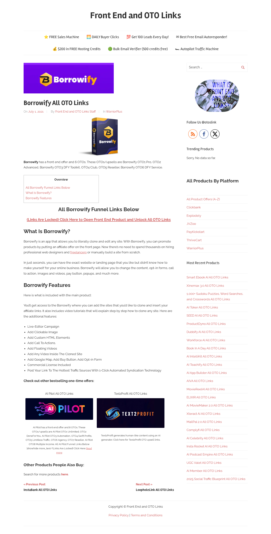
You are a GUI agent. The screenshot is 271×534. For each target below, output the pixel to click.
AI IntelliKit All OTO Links (204, 356)
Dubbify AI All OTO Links (204, 332)
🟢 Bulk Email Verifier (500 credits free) (138, 49)
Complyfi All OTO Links (203, 430)
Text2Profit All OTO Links (130, 393)
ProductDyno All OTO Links (206, 324)
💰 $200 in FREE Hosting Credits (76, 49)
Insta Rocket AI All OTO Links (207, 446)
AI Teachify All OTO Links (204, 365)
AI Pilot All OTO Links (59, 393)
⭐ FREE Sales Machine (61, 37)
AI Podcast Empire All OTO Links (210, 454)
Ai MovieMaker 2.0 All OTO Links (210, 405)
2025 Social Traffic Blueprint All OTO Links (216, 479)
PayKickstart (195, 232)
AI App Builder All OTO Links (207, 373)
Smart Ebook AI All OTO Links (207, 277)
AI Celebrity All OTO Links (205, 438)
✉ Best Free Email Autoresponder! (201, 37)
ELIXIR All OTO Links (201, 397)
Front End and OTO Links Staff (75, 111)
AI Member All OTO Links (204, 471)
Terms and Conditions (146, 515)
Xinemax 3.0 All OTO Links (205, 285)
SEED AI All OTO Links (202, 315)
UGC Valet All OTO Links (204, 463)
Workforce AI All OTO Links (206, 340)
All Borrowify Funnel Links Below (48, 187)
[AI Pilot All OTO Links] (59, 401)
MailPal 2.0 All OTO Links (204, 422)
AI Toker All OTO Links (202, 307)
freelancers (78, 252)
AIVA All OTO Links (200, 381)
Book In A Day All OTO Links (206, 348)
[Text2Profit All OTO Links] (130, 401)
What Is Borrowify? (39, 193)
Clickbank (194, 207)
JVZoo (191, 224)
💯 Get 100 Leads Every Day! (147, 37)
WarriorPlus (114, 111)
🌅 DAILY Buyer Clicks (102, 37)
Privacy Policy (119, 515)
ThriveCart (194, 240)
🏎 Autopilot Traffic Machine (197, 49)
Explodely (194, 215)
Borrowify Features (39, 198)
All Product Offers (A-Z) (203, 199)
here (64, 474)
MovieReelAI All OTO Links (206, 389)
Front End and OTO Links (135, 15)
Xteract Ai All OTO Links (203, 414)
